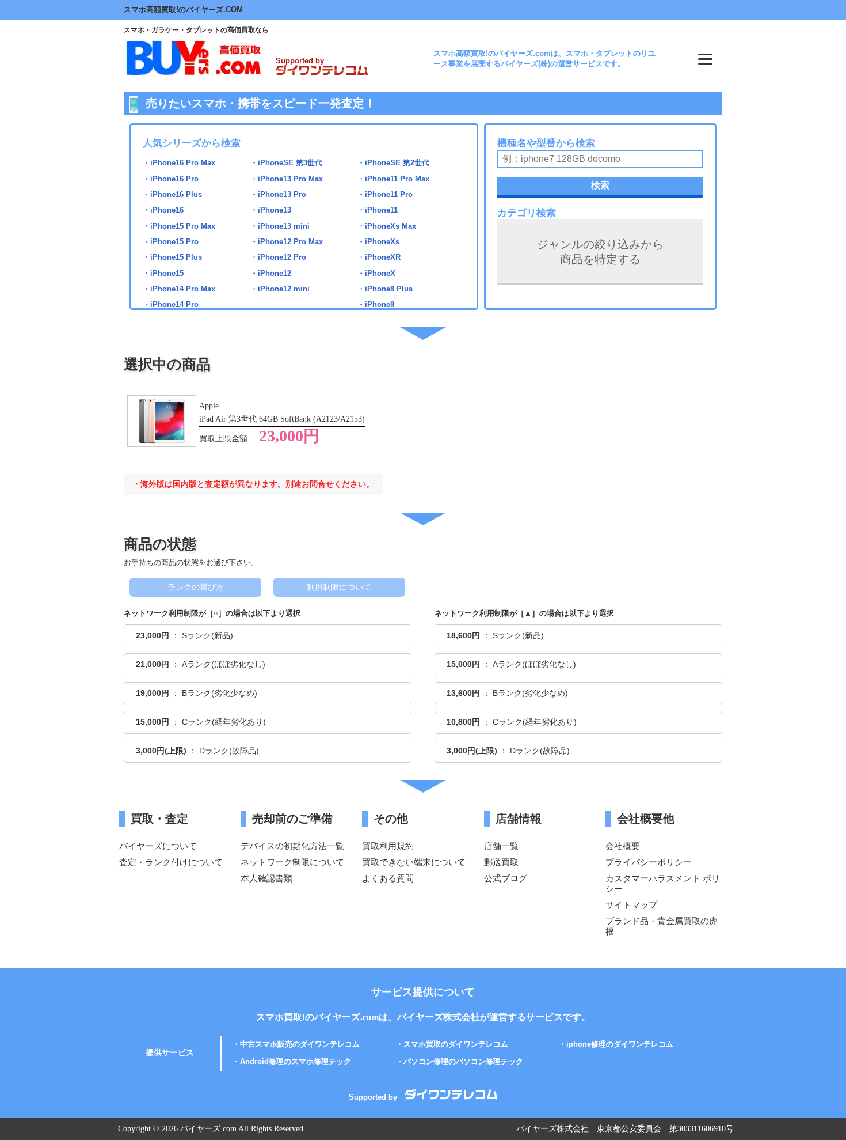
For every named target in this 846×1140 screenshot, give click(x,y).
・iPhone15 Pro (171, 241)
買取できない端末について (414, 862)
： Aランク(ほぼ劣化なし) (200, 664)
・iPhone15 (163, 273)
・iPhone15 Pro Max (179, 226)
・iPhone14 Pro (171, 304)
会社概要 (622, 846)
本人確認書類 (266, 878)
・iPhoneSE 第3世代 (286, 162)
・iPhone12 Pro (278, 257)
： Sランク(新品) (184, 635)
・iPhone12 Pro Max (286, 241)
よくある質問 (388, 878)
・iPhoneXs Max (386, 226)
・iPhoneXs (378, 241)
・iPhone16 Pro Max (179, 162)
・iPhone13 (270, 210)
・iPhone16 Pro (171, 179)
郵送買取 (501, 862)
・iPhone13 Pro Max (286, 179)
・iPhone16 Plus (172, 194)
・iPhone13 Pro (278, 194)
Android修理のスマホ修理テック (295, 1061)
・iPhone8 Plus (385, 289)
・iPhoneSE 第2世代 (393, 162)
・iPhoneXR (379, 257)
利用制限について (339, 587)
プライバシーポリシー (648, 862)
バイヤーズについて (158, 846)
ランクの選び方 (195, 587)
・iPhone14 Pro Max (179, 289)
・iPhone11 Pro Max (393, 179)
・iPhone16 (163, 210)
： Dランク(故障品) (197, 750)
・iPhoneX (376, 273)
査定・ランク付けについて (171, 862)
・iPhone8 (375, 304)
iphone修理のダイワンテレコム (619, 1044)
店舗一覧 (501, 846)
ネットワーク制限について (292, 862)
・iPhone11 (377, 210)
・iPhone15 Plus (172, 257)
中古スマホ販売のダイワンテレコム (300, 1044)
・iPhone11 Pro (385, 194)
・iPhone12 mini (280, 289)
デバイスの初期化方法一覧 (292, 846)
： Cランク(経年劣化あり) (201, 721)
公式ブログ (505, 878)
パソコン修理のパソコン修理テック (463, 1061)
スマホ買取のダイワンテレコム (455, 1044)
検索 (600, 185)
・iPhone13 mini (280, 226)
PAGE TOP (822, 1102)
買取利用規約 (388, 846)
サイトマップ (631, 905)
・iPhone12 (270, 273)
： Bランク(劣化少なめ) (196, 693)
